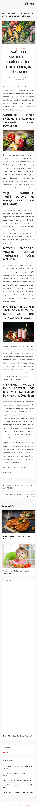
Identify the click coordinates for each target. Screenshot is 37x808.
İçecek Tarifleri (18, 49)
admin (27, 77)
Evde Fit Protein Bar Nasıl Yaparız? (17, 736)
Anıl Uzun (29, 4)
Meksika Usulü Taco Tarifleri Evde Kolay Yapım (18, 780)
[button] (4, 6)
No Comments (19, 79)
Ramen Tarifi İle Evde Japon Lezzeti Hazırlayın (18, 792)
